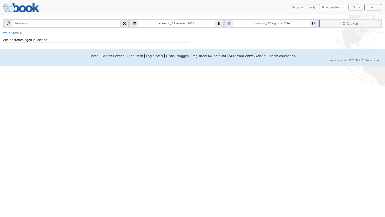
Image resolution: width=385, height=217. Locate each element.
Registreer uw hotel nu (209, 56)
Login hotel (154, 56)
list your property (304, 7)
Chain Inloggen (177, 56)
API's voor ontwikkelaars (247, 56)
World (6, 32)
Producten (135, 56)
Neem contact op (282, 56)
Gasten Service (112, 56)
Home (93, 56)
